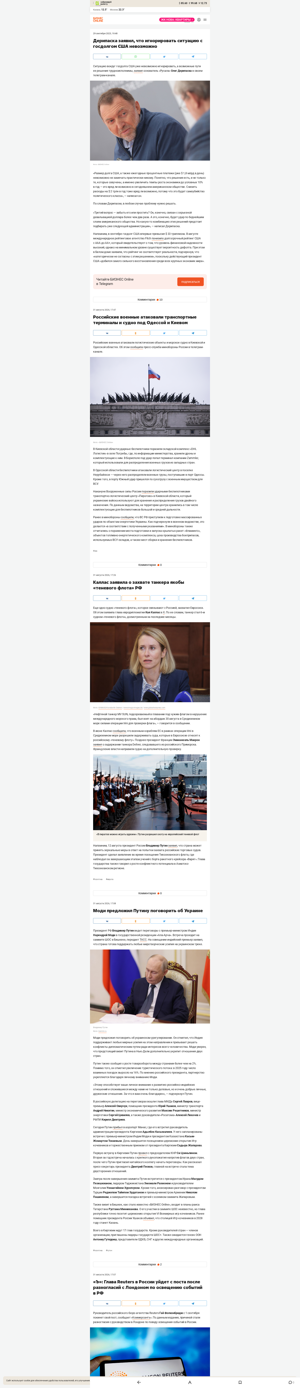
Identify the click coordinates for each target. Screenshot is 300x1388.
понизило (158, 238)
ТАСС (143, 939)
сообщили (127, 517)
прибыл (118, 1127)
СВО (95, 551)
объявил (148, 1218)
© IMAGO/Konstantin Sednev (110, 708)
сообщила (136, 347)
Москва (114, 9)
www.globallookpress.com (154, 708)
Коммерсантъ (141, 1317)
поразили (148, 491)
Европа (109, 879)
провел (142, 1153)
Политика (98, 879)
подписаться (190, 281)
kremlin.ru (102, 1031)
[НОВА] (176, 20)
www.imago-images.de (133, 708)
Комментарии (150, 299)
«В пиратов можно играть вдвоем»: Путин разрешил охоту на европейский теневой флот (147, 834)
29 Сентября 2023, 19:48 (105, 33)
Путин (109, 1250)
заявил (138, 70)
